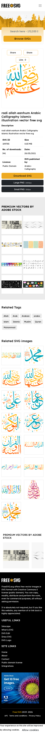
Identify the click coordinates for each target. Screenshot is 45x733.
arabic (37, 316)
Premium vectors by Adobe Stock (18, 208)
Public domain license (12, 662)
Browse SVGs (22, 38)
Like (22, 60)
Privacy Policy (34, 716)
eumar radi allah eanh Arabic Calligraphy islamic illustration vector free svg (33, 418)
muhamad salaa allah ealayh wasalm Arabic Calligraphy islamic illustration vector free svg (33, 348)
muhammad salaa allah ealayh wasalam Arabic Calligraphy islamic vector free (11, 507)
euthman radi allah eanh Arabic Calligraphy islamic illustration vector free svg (33, 396)
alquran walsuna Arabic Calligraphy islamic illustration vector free (33, 442)
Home (4, 652)
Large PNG (23, 182)
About (4, 655)
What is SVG (7, 630)
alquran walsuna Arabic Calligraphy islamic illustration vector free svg (11, 440)
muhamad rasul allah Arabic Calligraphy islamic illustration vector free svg (33, 485)
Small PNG (22, 189)
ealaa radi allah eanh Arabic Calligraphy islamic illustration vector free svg (11, 396)
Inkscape (6, 626)
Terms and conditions (18, 716)
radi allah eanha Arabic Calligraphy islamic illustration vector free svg (33, 375)
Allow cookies (30, 730)
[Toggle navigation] (40, 5)
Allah (6, 316)
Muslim (27, 321)
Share (13, 52)
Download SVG (23, 175)
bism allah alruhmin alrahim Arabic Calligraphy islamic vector (11, 466)
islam (6, 321)
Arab (15, 316)
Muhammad (9, 327)
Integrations (8, 666)
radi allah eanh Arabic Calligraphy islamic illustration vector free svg (11, 375)
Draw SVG (6, 636)
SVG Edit (6, 633)
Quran (38, 321)
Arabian (26, 316)
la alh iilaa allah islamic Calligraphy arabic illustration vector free (11, 488)
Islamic (16, 321)
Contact (5, 659)
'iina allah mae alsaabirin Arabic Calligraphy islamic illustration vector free (33, 463)
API (6, 716)
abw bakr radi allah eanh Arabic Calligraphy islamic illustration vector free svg (11, 418)
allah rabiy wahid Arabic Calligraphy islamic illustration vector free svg (11, 353)
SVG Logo (6, 640)
